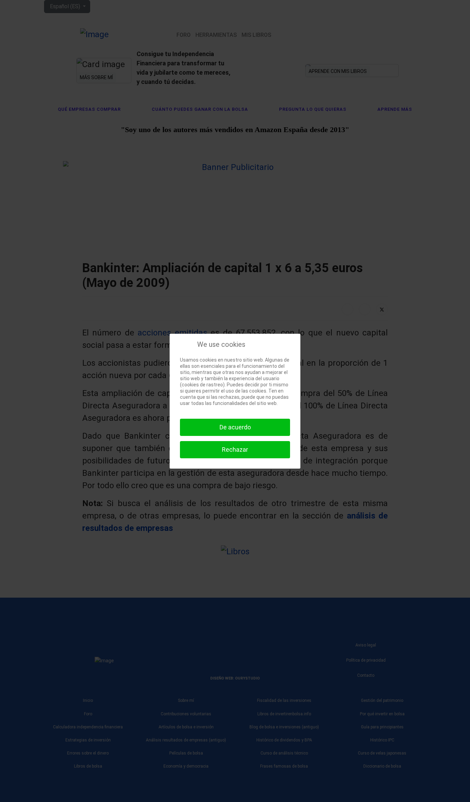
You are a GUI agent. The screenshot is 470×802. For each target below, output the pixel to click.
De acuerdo (235, 427)
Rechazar (235, 449)
